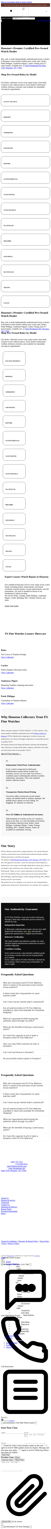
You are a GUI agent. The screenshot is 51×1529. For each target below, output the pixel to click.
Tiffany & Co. (25, 1324)
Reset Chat (19, 1460)
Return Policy (6, 1209)
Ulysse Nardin (25, 1292)
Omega (19, 1280)
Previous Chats (7, 1460)
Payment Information (9, 1211)
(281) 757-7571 (17, 1162)
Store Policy (44, 1241)
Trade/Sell (5, 1202)
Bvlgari (19, 1294)
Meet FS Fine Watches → (11, 754)
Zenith (18, 1308)
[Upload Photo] (25, 1519)
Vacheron (21, 1275)
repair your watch (11, 606)
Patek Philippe (25, 1271)
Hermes (19, 1296)
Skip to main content (24, 2)
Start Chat (5, 1455)
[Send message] (2, 1524)
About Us (5, 1198)
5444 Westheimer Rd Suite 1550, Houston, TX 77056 (28, 860)
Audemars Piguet (28, 1273)
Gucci (18, 1319)
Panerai (19, 1287)
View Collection (7, 657)
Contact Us (5, 1205)
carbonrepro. (37, 1255)
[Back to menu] (2, 1423)
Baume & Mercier (28, 1315)
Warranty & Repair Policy (28, 1241)
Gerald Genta (24, 1329)
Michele (20, 1326)
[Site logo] (25, 16)
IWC (17, 1282)
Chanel (19, 1299)
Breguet (19, 1317)
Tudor (18, 1289)
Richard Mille (25, 1331)
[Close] (36, 1423)
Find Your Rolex (44, 20)
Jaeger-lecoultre (26, 1301)
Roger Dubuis (25, 1322)
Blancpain (22, 1333)
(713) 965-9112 (21, 1164)
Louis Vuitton (25, 1313)
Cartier (19, 1269)
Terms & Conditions (9, 1241)
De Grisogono (25, 1303)
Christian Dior (25, 1310)
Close (17, 1457)
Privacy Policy (13, 1243)
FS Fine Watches (10, 1255)
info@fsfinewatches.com (16, 1166)
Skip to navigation (8, 2)
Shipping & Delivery (9, 1207)
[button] (25, 1393)
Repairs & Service (8, 1200)
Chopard (20, 1306)
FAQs (4, 1243)
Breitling (20, 1278)
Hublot (19, 1285)
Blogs (3, 1213)
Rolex (18, 1266)
